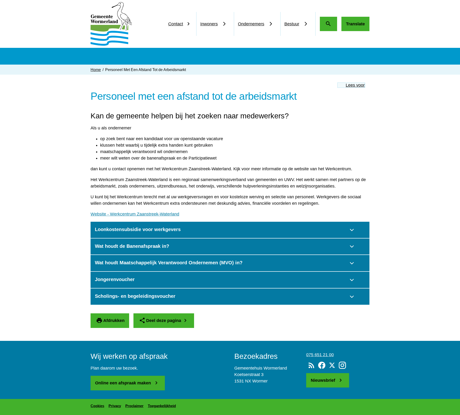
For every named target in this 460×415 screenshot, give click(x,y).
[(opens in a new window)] (321, 365)
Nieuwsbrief (323, 380)
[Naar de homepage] (111, 24)
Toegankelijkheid (162, 406)
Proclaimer (134, 406)
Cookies (97, 406)
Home (96, 69)
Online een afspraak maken (123, 383)
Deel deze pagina (163, 320)
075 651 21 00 (320, 354)
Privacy (115, 406)
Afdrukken (114, 320)
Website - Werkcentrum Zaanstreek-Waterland (135, 214)
